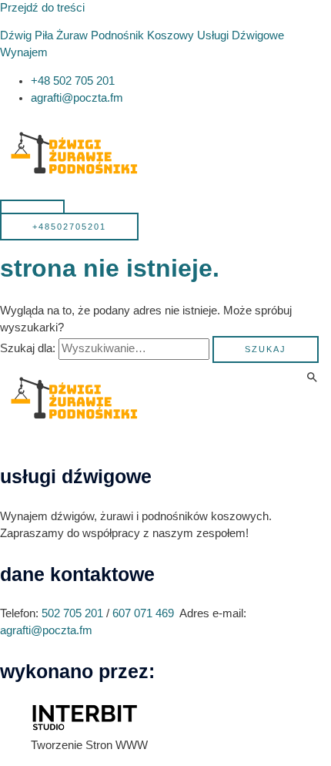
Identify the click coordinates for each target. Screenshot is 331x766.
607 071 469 (143, 613)
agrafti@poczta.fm (46, 630)
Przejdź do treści (42, 8)
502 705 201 (72, 613)
